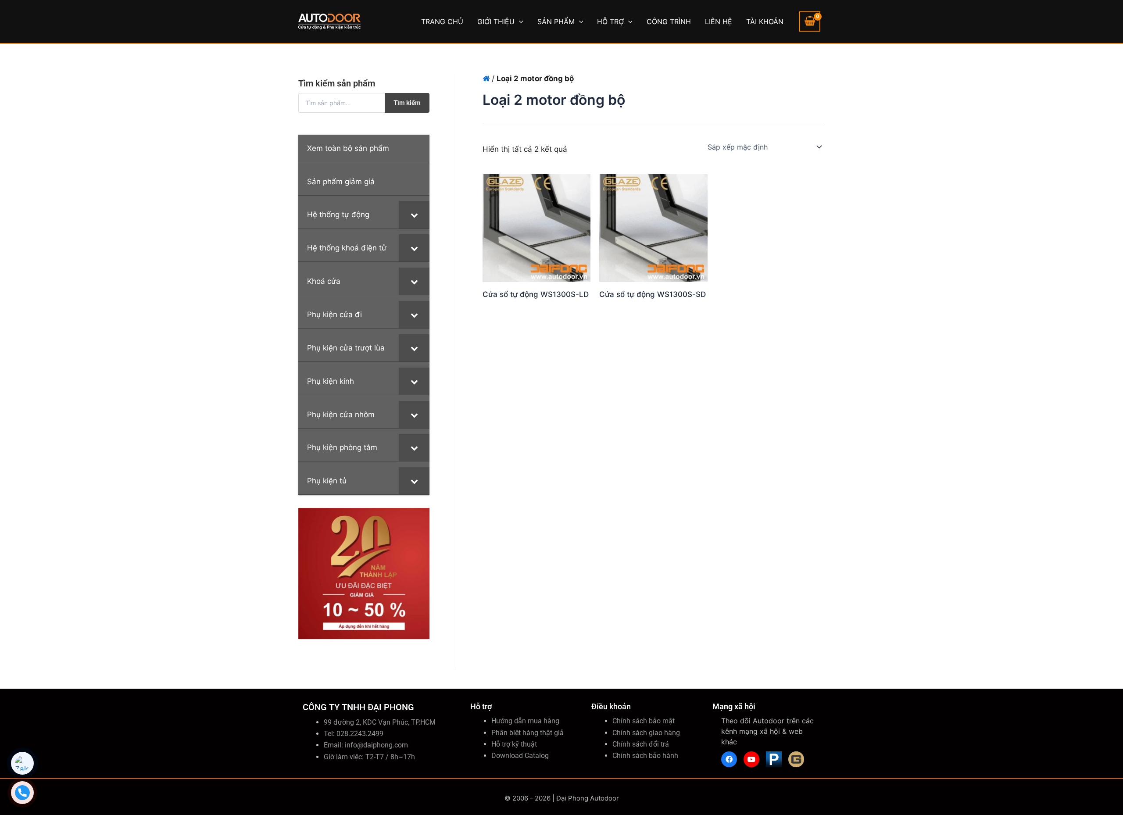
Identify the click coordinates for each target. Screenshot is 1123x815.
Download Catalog (520, 755)
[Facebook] (729, 759)
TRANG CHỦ (442, 21)
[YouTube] (751, 759)
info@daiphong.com (376, 745)
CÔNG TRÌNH (669, 21)
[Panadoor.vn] (774, 759)
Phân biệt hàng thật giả (527, 733)
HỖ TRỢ (610, 21)
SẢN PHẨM (556, 21)
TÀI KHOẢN (764, 21)
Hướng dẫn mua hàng (525, 721)
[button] (519, 21)
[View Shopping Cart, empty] (809, 21)
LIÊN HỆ (718, 21)
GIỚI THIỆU (496, 21)
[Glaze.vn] (796, 759)
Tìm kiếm (407, 102)
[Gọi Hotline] (22, 792)
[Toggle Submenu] (414, 214)
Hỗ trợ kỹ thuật (514, 744)
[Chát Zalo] (22, 763)
